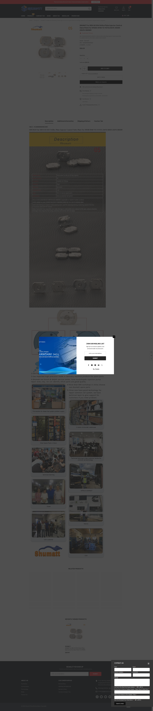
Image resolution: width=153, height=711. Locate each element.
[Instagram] (92, 365)
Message (116, 677)
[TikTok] (95, 365)
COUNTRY (135, 672)
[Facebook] (88, 365)
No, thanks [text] (96, 369)
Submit (95, 358)
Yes (139, 687)
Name (115, 666)
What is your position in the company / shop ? (125, 694)
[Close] (114, 337)
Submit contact (120, 703)
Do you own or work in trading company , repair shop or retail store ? (132, 689)
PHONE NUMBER (119, 672)
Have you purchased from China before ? (124, 700)
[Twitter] (102, 365)
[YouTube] (98, 365)
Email (134, 666)
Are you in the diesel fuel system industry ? (125, 687)
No (142, 687)
